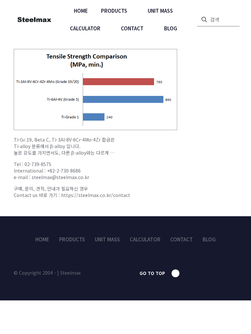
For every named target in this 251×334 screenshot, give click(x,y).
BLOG (209, 239)
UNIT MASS (107, 239)
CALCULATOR (145, 239)
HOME (42, 239)
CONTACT (181, 239)
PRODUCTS (72, 239)
